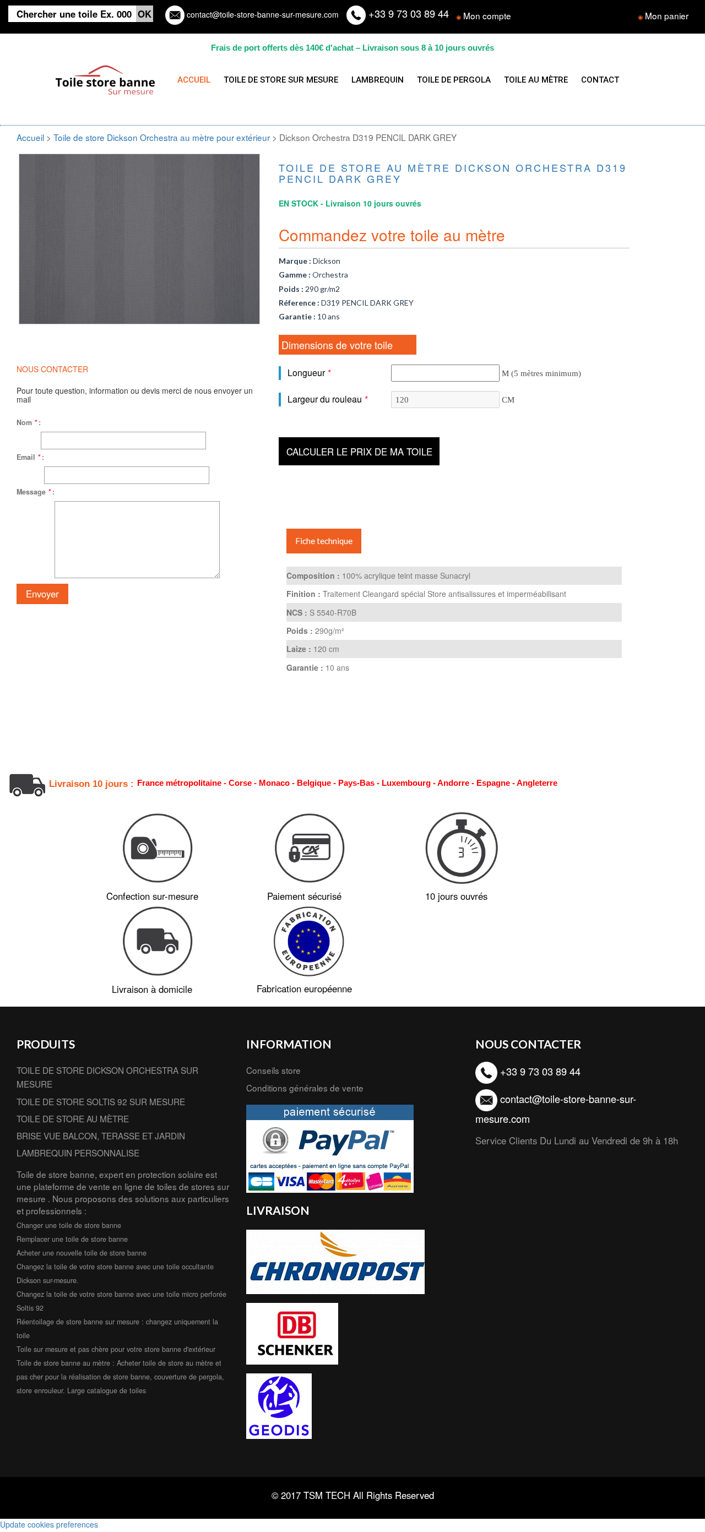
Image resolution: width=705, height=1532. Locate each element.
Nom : (29, 422)
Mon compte (487, 15)
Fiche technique (323, 541)
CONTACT (600, 80)
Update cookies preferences (49, 1524)
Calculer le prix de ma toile (359, 451)
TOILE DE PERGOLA (454, 80)
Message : (36, 492)
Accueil (30, 137)
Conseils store (273, 1070)
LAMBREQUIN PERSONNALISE (78, 1153)
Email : (30, 457)
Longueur (309, 372)
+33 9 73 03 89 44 (407, 13)
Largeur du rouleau (327, 399)
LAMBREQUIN (377, 80)
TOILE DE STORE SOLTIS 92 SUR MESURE (101, 1101)
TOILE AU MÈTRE (536, 80)
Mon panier (666, 15)
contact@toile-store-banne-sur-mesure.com (262, 14)
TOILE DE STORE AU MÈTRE (73, 1118)
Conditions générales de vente (305, 1088)
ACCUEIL (193, 80)
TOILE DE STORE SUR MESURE (281, 80)
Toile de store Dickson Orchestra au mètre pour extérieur (162, 137)
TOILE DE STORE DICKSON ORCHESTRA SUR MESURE (107, 1077)
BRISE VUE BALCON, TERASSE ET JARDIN (101, 1135)
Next (276, 225)
